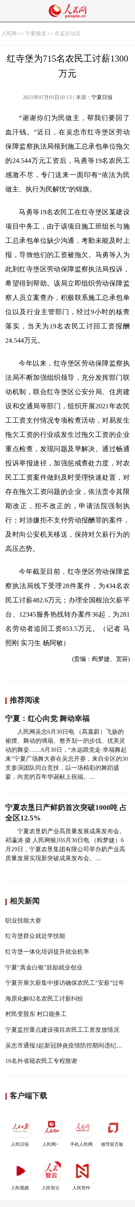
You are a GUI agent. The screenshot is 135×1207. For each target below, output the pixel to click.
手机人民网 (81, 1144)
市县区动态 (67, 33)
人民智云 (51, 1187)
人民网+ (50, 1144)
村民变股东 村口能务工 (36, 1014)
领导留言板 (112, 1144)
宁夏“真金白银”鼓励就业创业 (43, 967)
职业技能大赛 (23, 920)
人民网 (9, 33)
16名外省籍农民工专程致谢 (41, 1061)
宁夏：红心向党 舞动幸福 (47, 718)
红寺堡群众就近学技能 (35, 936)
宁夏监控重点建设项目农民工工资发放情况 (62, 1029)
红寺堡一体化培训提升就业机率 (47, 951)
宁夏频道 (35, 33)
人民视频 (20, 1187)
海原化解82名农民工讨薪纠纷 (44, 998)
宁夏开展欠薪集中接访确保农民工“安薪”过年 (64, 983)
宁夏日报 (102, 97)
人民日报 (20, 1144)
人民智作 (81, 1187)
